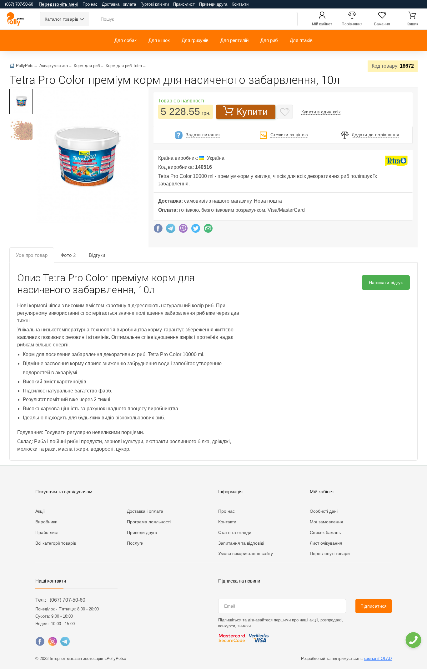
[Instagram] (52, 643)
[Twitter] (195, 230)
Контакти (240, 4)
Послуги (135, 543)
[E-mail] (208, 230)
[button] (86, 156)
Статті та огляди (234, 532)
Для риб (269, 40)
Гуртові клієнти (154, 4)
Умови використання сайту (245, 553)
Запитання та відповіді (241, 543)
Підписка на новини (239, 580)
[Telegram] (170, 230)
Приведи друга (213, 4)
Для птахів (301, 40)
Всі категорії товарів (55, 543)
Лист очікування (326, 543)
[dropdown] (413, 640)
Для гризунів (195, 40)
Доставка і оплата (119, 4)
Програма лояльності (149, 521)
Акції (40, 511)
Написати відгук (386, 282)
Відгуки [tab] (97, 255)
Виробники (46, 521)
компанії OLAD (378, 658)
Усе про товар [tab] (32, 255)
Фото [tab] (68, 255)
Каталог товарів (61, 19)
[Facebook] (158, 230)
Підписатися (373, 606)
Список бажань (325, 532)
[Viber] (183, 230)
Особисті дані (324, 511)
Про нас (90, 4)
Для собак (125, 40)
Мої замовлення (326, 521)
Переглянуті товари (330, 553)
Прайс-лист (184, 4)
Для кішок (159, 40)
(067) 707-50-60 (67, 600)
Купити (252, 111)
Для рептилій (234, 40)
